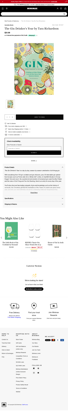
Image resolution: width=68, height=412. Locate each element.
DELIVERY (26, 4)
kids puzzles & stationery (12, 21)
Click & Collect (50, 4)
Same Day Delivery (40, 4)
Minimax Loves (36, 353)
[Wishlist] (61, 8)
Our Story (34, 343)
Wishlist (18, 391)
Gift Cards (19, 343)
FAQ (3, 357)
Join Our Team (36, 350)
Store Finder (19, 339)
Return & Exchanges (7, 353)
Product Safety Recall (22, 384)
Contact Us (5, 339)
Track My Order (6, 343)
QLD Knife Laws (20, 365)
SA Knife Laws (20, 362)
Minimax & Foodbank (35, 358)
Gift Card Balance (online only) (21, 348)
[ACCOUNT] (58, 8)
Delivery (4, 346)
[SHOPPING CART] (65, 8)
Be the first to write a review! (34, 289)
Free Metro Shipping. (14, 317)
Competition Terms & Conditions (22, 357)
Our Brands (35, 346)
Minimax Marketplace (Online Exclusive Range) (22, 371)
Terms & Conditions (21, 388)
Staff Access (25, 404)
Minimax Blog (36, 339)
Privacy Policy (20, 381)
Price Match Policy (21, 377)
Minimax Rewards (21, 352)
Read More (34, 192)
